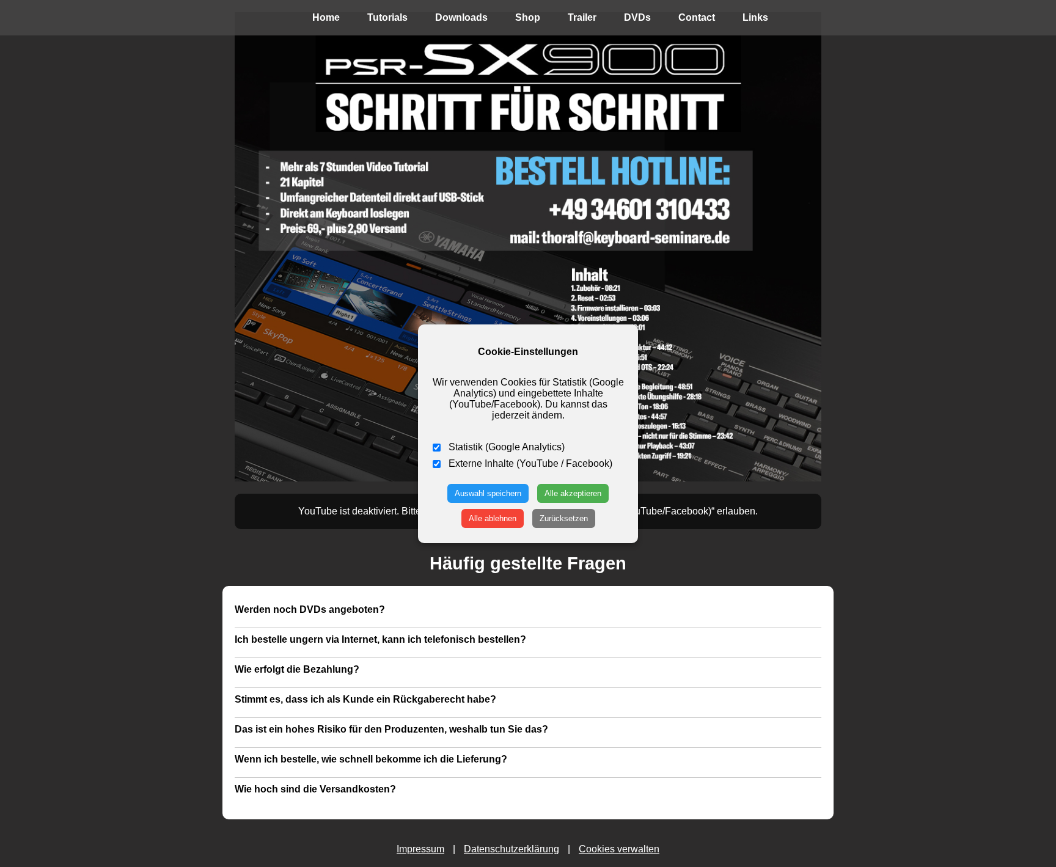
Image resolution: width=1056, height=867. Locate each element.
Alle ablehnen (492, 518)
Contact (696, 17)
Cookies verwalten (619, 849)
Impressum (420, 849)
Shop (527, 17)
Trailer (582, 17)
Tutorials (387, 17)
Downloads (461, 17)
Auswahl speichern (488, 493)
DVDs (637, 17)
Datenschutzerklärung (511, 849)
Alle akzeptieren (572, 493)
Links (755, 17)
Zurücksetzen (564, 518)
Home (326, 17)
